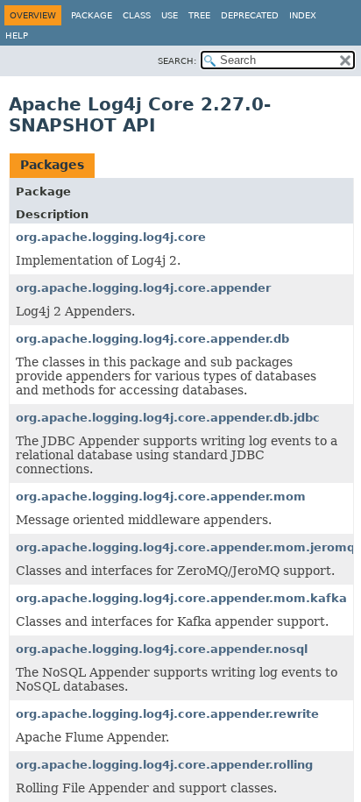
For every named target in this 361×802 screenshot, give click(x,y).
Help (16, 35)
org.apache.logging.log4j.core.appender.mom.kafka (181, 598)
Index (302, 15)
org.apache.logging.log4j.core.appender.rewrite (167, 713)
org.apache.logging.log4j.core (111, 237)
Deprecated (250, 15)
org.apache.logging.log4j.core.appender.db (152, 338)
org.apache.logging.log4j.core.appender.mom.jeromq (185, 547)
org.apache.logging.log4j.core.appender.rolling (164, 764)
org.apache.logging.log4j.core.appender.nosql (162, 649)
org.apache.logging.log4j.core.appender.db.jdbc (168, 417)
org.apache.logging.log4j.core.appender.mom (161, 496)
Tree (199, 15)
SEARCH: (177, 61)
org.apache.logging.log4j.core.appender (143, 288)
